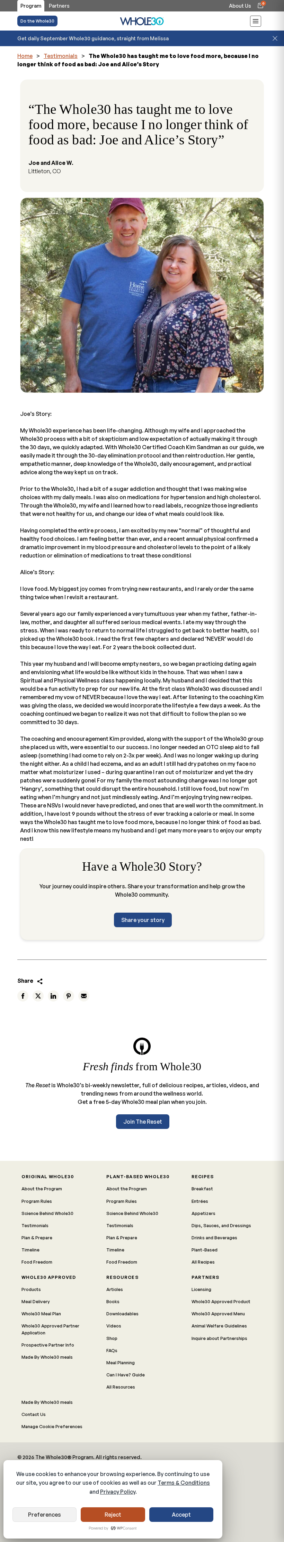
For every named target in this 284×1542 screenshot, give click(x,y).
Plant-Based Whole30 (137, 1176)
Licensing (201, 1289)
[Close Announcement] (275, 38)
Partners (205, 1277)
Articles (114, 1289)
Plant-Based (205, 1249)
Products (31, 1289)
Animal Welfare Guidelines (219, 1326)
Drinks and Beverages (214, 1237)
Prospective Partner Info (47, 1345)
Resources (122, 1277)
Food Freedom (36, 1262)
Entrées (200, 1201)
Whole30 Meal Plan (41, 1313)
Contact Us (33, 1414)
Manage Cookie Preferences (51, 1426)
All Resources (120, 1387)
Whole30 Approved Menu (218, 1313)
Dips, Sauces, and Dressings (221, 1225)
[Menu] (255, 22)
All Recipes (203, 1262)
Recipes (203, 1176)
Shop (111, 1338)
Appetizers (203, 1213)
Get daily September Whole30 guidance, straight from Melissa (93, 38)
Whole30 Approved (48, 1277)
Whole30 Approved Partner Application (50, 1329)
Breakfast (202, 1188)
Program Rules (36, 1201)
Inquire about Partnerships (219, 1338)
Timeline (30, 1249)
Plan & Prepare (36, 1237)
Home (25, 55)
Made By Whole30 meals (47, 1357)
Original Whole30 (47, 1176)
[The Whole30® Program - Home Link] (142, 21)
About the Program (41, 1188)
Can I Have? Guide (125, 1374)
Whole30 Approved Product (221, 1301)
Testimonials (61, 55)
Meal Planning (120, 1362)
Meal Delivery (35, 1301)
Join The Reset (142, 1121)
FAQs (111, 1350)
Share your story (143, 919)
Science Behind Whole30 (47, 1213)
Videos (113, 1326)
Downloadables (122, 1313)
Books (112, 1301)
